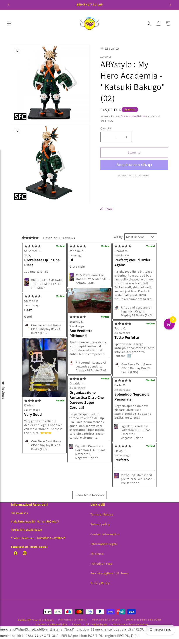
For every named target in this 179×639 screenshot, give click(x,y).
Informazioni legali (103, 544)
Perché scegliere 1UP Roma (109, 573)
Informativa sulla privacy (105, 619)
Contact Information (104, 534)
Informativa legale (96, 624)
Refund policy (100, 524)
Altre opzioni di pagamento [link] (134, 175)
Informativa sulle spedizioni (51, 624)
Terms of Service (101, 514)
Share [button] (109, 209)
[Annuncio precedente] (8, 5)
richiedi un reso (101, 563)
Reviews (3, 393)
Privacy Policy (99, 583)
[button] (9, 23)
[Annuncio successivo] (170, 5)
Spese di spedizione (133, 116)
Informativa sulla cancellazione (129, 624)
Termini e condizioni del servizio (142, 619)
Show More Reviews (90, 495)
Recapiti (77, 624)
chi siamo (97, 554)
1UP (28, 619)
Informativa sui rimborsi (72, 619)
